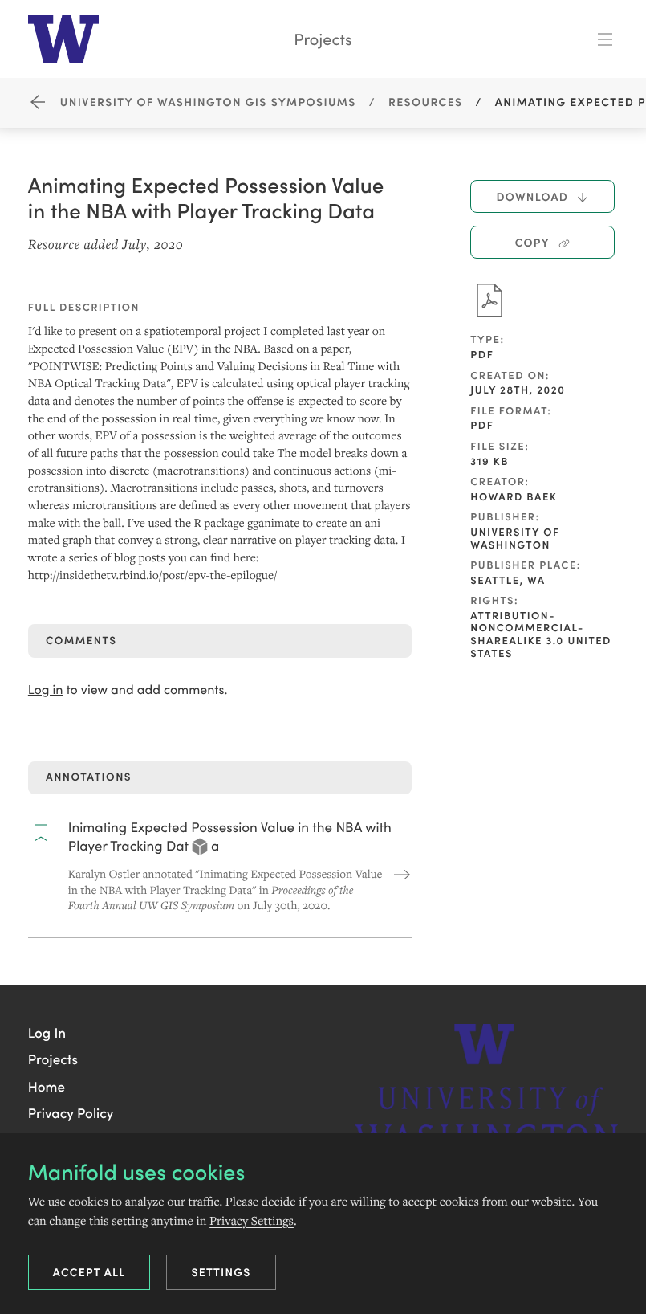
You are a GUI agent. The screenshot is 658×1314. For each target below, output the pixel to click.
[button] (47, 1032)
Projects (322, 39)
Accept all (89, 1271)
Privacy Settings (251, 1220)
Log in (45, 689)
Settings (220, 1271)
